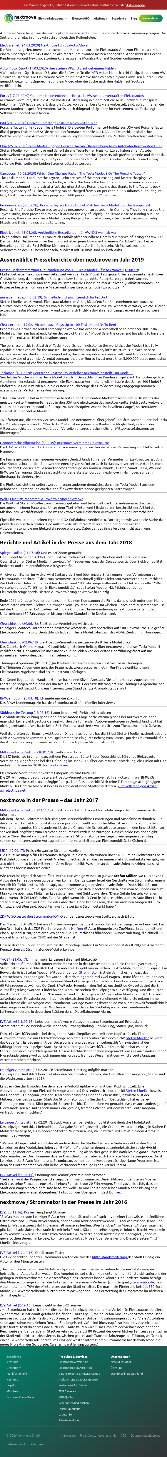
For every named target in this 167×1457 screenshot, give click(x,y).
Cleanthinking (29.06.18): (20, 623)
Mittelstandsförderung (110, 1257)
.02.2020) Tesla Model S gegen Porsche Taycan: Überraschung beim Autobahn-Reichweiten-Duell (87, 146)
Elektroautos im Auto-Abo (75, 1367)
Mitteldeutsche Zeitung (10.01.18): (27, 752)
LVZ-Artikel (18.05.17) (16, 1021)
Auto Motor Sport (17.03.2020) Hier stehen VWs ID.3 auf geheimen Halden (58, 68)
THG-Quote (65, 1397)
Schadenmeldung (69, 1420)
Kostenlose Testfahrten (73, 1385)
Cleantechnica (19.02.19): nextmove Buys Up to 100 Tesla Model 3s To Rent (58, 324)
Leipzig (11, 1385)
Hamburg (12, 1379)
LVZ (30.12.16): (11, 1212)
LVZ (144, 994)
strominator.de (142, 1282)
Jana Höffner (73, 928)
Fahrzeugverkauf (69, 1409)
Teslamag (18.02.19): (16, 372)
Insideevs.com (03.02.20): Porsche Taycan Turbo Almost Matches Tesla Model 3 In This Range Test (75, 205)
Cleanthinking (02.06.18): (19, 642)
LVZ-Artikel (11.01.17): (17, 1174)
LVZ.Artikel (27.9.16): (16, 1305)
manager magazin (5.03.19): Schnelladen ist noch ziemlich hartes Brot (53, 297)
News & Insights (121, 1362)
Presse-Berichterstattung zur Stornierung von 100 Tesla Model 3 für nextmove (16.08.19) (69, 269)
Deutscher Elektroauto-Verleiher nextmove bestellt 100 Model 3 (83, 372)
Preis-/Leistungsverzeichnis (98, 1435)
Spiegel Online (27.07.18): (20, 552)
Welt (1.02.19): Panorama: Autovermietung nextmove (41, 498)
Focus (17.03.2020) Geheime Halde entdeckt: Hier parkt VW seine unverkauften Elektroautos (72, 95)
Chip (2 (5, 146)
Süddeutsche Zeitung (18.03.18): (25, 712)
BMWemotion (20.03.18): (19, 698)
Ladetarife (65, 1414)
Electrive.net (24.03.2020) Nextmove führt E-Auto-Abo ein (45, 45)
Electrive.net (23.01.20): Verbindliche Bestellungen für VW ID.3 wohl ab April (59, 232)
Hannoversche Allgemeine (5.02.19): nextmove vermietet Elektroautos (54, 442)
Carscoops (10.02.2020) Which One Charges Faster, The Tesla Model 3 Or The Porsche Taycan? (72, 173)
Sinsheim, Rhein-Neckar (21, 1397)
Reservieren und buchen (73, 1403)
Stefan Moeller (137, 1038)
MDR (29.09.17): (12, 850)
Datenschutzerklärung (145, 1435)
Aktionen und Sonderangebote (78, 1379)
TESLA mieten (67, 1391)
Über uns (116, 1367)
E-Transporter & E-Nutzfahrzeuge (79, 1373)
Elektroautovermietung (73, 1362)
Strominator (88, 972)
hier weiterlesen (55, 765)
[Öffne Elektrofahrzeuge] (66, 18)
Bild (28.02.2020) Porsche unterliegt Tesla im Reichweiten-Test (48, 123)
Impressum (68, 1435)
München (12, 1391)
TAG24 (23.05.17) (13, 959)
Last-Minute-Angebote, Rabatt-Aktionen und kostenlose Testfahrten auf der (83, 5)
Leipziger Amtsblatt (15, 1069)
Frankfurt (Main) (17, 1373)
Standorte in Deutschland (127, 1373)
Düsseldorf (14, 1367)
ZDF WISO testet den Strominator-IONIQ (31, 916)
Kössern (30, 1212)
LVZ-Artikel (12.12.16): (17, 1252)
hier (52, 655)
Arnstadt (12, 1362)
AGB (123, 1435)
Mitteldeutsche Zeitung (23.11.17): (27, 810)
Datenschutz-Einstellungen (25, 1444)
